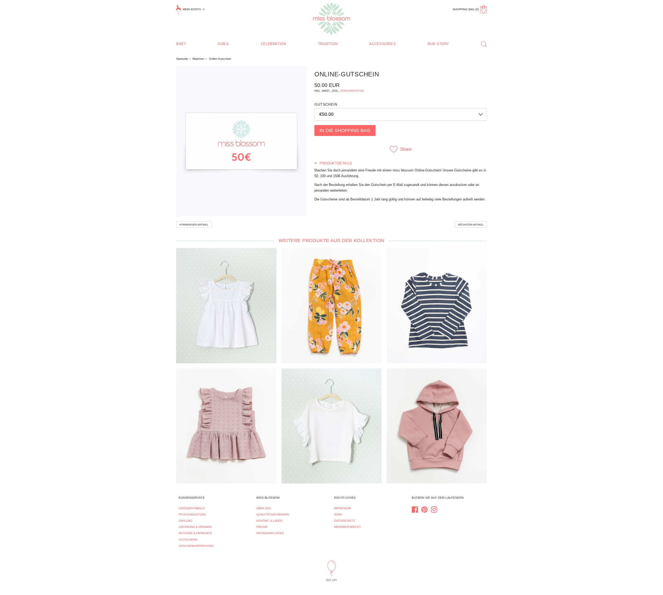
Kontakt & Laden (269, 520)
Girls (223, 44)
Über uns (263, 508)
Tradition (328, 44)
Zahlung (185, 520)
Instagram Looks (270, 533)
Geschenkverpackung (196, 545)
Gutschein (325, 104)
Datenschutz (344, 520)
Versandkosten (352, 90)
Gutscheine (188, 539)
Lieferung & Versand (195, 526)
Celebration (273, 44)
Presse (262, 526)
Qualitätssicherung (272, 514)
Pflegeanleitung (192, 514)
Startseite (182, 58)
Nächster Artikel (471, 224)
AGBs (338, 514)
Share (406, 149)
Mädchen (198, 58)
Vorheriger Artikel (193, 224)
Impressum (342, 508)
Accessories (382, 44)
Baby (181, 44)
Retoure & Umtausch (195, 533)
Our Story (438, 44)
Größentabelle (192, 508)
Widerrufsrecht (347, 526)
